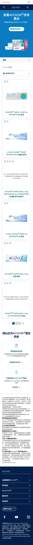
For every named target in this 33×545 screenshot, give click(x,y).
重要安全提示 (7, 509)
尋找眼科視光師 (15, 29)
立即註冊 (15, 387)
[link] (16, 29)
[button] (29, 2)
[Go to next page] (22, 323)
